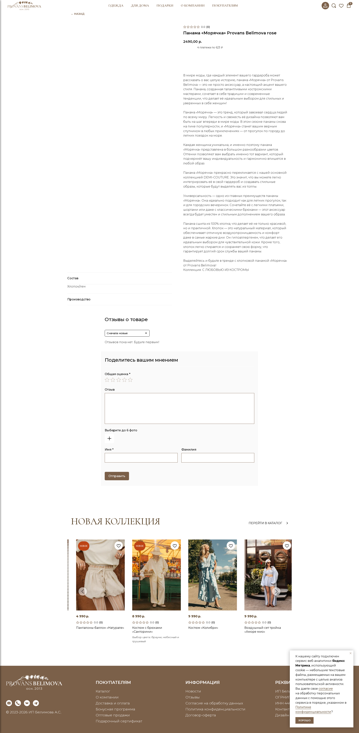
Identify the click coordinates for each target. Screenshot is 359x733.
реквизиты (289, 682)
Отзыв (110, 389)
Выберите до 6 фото (121, 430)
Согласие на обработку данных (214, 703)
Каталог (103, 691)
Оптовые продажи (113, 715)
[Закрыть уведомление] (350, 653)
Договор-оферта (200, 715)
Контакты (283, 709)
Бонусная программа (115, 709)
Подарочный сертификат (119, 721)
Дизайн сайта (287, 715)
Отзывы (192, 697)
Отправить (116, 476)
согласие (326, 688)
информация (202, 682)
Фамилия (188, 449)
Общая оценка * (117, 374)
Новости (193, 691)
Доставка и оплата (113, 703)
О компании (107, 697)
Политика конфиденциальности (215, 709)
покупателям (113, 682)
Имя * (109, 449)
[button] (115, 5)
